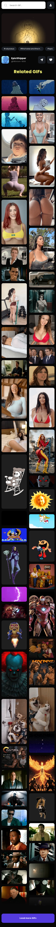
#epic (50, 48)
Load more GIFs (28, 918)
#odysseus (9, 48)
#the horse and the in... (30, 48)
